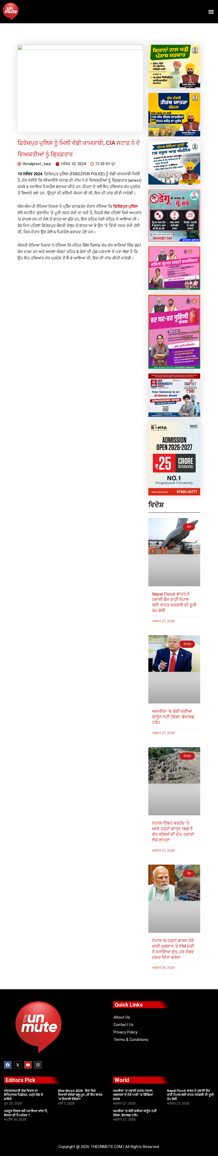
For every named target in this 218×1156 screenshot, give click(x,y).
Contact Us (123, 1024)
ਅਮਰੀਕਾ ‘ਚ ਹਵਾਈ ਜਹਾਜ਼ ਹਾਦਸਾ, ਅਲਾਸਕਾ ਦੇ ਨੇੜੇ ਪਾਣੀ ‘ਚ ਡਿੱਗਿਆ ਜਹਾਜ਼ (133, 1095)
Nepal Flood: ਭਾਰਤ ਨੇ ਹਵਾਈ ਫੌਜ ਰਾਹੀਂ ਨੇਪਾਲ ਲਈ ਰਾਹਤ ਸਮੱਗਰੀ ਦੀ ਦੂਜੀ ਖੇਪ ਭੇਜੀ (174, 602)
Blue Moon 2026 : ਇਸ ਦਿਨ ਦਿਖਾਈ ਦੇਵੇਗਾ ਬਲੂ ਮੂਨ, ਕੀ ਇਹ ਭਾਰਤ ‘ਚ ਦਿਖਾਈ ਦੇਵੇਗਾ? (80, 1095)
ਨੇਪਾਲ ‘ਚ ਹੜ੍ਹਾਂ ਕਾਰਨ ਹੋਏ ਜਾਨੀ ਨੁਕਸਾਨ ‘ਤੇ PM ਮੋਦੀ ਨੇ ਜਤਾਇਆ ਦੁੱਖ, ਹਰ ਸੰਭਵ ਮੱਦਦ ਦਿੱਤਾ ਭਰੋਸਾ (173, 949)
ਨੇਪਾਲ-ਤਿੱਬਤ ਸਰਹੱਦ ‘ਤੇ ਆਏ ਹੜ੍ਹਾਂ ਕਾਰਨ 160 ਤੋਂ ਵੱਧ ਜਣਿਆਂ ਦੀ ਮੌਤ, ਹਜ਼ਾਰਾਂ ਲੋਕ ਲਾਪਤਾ (173, 831)
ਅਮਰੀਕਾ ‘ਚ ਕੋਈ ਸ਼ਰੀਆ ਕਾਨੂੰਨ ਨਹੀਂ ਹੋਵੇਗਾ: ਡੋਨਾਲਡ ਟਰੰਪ (173, 717)
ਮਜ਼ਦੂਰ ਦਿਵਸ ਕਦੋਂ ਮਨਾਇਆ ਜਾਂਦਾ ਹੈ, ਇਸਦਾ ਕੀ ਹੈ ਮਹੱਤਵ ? (26, 1113)
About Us (122, 1017)
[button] (211, 11)
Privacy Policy (125, 1032)
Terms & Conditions (131, 1039)
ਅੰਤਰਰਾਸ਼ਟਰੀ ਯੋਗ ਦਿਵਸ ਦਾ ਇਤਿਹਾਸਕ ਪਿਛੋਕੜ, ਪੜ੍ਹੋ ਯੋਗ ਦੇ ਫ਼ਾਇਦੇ (23, 1095)
